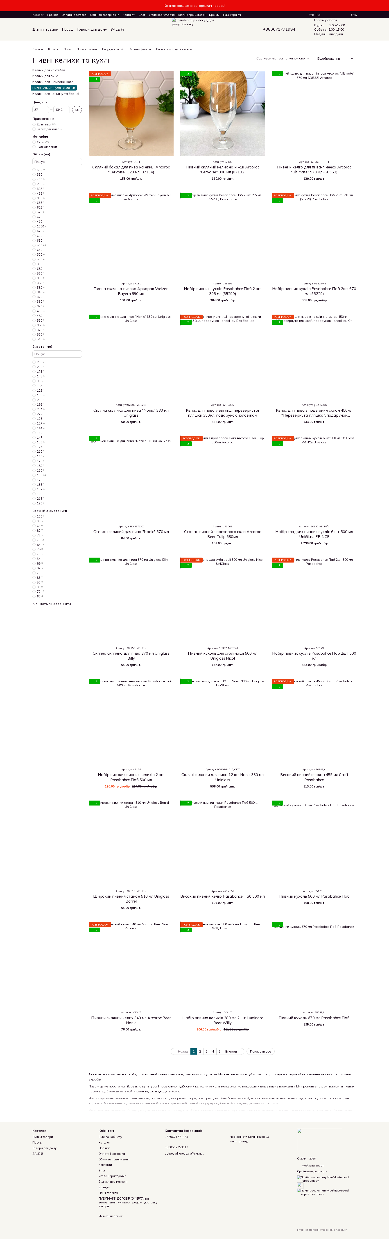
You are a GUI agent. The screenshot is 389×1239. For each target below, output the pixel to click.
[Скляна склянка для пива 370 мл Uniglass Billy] (131, 600)
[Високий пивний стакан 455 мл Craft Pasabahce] (314, 721)
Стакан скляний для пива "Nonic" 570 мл (131, 531)
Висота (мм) (42, 347)
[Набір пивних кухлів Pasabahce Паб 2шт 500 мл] (314, 600)
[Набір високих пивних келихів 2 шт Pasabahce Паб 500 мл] (131, 721)
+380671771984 (279, 29)
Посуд (67, 29)
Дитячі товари (45, 29)
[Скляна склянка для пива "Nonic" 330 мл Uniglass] (131, 357)
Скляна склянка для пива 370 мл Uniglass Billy (131, 655)
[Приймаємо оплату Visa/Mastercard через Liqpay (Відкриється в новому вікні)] (327, 1178)
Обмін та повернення (104, 14)
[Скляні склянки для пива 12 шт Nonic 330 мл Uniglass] (222, 721)
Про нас (52, 14)
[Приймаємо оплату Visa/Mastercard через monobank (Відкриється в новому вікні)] (327, 1192)
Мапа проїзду (239, 1141)
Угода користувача (162, 14)
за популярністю (292, 58)
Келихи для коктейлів (49, 70)
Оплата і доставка (74, 14)
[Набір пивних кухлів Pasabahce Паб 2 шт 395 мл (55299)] (222, 235)
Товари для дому (92, 29)
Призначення (43, 119)
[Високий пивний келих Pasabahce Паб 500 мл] (222, 843)
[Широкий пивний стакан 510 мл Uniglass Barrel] (131, 843)
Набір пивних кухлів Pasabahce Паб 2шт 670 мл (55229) (314, 291)
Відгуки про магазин (192, 14)
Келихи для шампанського (52, 82)
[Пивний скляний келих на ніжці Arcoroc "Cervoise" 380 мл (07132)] (222, 113)
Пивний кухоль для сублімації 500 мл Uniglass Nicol (222, 655)
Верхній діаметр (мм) (49, 511)
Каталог (37, 14)
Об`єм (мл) (41, 154)
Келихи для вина (45, 76)
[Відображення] (349, 59)
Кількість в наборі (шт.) (51, 604)
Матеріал (40, 136)
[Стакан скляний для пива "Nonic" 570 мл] (131, 478)
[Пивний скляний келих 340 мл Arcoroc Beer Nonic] (131, 964)
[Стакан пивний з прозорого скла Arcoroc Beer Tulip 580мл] (222, 478)
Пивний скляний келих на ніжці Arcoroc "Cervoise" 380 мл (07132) (222, 169)
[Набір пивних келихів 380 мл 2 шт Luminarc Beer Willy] (222, 964)
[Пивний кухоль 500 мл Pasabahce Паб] (314, 843)
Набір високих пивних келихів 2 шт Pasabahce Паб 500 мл (131, 777)
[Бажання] (339, 14)
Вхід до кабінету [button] (110, 1137)
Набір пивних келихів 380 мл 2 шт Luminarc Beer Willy (222, 1020)
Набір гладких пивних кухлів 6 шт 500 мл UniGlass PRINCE (314, 534)
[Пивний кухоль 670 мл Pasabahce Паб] (314, 964)
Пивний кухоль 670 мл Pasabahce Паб (314, 1017)
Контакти (129, 14)
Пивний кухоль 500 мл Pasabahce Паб (314, 896)
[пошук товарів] (132, 29)
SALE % (117, 29)
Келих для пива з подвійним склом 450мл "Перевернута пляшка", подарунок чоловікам (314, 415)
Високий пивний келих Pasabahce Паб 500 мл (222, 896)
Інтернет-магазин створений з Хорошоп (322, 1229)
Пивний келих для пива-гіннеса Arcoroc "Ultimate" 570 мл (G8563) (314, 169)
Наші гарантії (232, 14)
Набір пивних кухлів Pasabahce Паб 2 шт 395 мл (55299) (222, 291)
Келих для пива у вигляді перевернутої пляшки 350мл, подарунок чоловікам (222, 413)
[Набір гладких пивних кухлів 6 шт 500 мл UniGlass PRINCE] (314, 478)
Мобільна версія (312, 1165)
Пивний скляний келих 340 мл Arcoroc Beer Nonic (131, 1020)
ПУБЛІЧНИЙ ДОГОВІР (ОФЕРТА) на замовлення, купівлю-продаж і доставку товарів (128, 1202)
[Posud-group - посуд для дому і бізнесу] (319, 1139)
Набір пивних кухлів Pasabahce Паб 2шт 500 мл (314, 655)
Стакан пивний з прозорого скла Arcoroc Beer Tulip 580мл (222, 534)
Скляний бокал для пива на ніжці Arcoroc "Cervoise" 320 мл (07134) (131, 169)
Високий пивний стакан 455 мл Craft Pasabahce (314, 777)
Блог (142, 14)
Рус (318, 14)
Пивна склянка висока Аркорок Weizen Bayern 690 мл (131, 291)
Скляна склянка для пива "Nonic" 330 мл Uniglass (131, 413)
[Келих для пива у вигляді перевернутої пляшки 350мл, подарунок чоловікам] (222, 357)
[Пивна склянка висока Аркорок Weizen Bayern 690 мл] (131, 235)
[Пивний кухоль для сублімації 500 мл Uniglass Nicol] (222, 600)
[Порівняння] (331, 14)
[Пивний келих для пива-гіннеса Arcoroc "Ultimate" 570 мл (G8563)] (314, 113)
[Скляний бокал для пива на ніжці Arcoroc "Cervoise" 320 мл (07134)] (131, 113)
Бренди (214, 14)
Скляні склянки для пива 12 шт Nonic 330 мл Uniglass (222, 777)
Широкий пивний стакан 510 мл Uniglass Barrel (131, 898)
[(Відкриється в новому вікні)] (300, 1185)
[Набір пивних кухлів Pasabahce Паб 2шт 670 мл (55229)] (314, 235)
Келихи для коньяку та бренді (55, 94)
